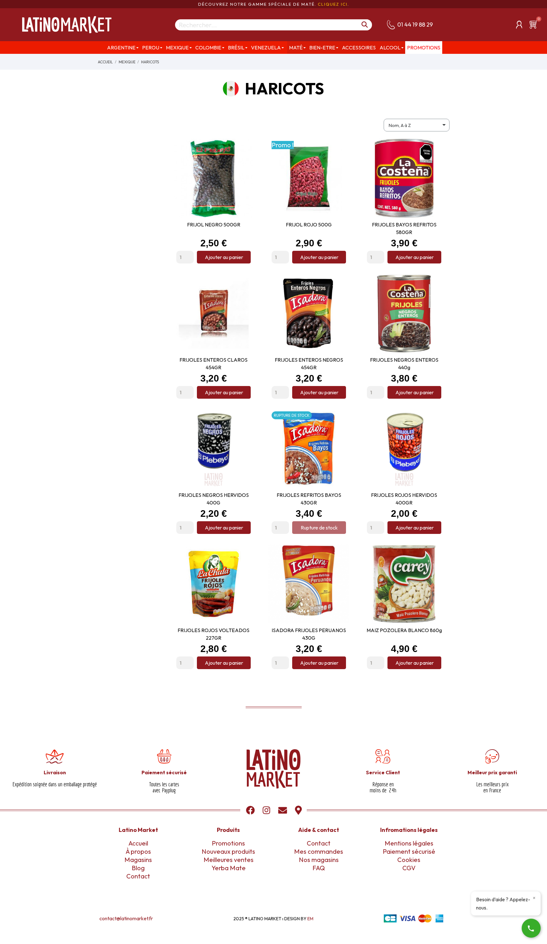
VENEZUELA (266, 47)
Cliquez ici (333, 4)
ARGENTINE (121, 47)
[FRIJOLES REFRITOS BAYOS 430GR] (339, 432)
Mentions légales (409, 843)
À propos (138, 851)
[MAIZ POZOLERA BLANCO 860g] (435, 567)
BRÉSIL (236, 47)
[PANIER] (534, 24)
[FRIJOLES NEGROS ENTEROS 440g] (435, 296)
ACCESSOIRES (359, 47)
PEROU (150, 47)
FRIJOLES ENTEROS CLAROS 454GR (213, 364)
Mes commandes (318, 851)
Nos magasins (319, 860)
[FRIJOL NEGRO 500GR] (244, 161)
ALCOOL (390, 47)
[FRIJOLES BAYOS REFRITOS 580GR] (435, 161)
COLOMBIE (208, 47)
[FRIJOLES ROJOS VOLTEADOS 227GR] (244, 567)
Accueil (138, 843)
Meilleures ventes (229, 860)
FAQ (318, 868)
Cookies (408, 860)
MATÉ (296, 47)
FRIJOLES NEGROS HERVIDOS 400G (214, 499)
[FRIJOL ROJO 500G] (339, 161)
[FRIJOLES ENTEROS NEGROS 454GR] (339, 296)
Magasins (138, 860)
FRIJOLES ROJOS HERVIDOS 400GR (404, 499)
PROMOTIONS (423, 47)
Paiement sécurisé (409, 851)
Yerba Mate (228, 868)
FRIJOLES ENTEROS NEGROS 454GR (309, 364)
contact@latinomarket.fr (126, 918)
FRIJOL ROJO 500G (309, 224)
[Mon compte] (519, 24)
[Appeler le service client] (531, 928)
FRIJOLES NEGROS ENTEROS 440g (404, 364)
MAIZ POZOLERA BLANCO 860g (404, 630)
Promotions (228, 843)
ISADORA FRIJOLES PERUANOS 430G (309, 634)
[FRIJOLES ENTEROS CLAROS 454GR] (244, 296)
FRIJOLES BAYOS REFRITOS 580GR (404, 228)
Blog (138, 868)
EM (310, 919)
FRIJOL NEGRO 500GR (213, 224)
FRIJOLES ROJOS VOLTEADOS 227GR (213, 634)
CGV (409, 868)
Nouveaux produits (228, 851)
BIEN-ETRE (322, 47)
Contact (138, 876)
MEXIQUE (177, 47)
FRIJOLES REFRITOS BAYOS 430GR (309, 499)
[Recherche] (364, 24)
